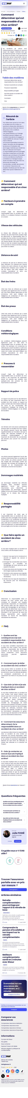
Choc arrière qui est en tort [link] (24, 11)
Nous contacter (5, 1044)
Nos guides (4, 1042)
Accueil (3, 11)
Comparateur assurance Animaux (11, 1028)
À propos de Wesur (6, 1039)
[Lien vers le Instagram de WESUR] (12, 1071)
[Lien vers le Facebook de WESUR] (8, 1071)
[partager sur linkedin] (21, 35)
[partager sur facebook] (16, 35)
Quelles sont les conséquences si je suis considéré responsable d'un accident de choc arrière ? (13, 803)
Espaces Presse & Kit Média (9, 1046)
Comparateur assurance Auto (10, 1025)
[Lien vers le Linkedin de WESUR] (17, 1071)
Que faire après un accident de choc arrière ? (13, 94)
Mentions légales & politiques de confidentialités (10, 1049)
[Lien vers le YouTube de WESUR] (8, 1076)
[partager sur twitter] (19, 35)
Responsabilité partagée (11, 91)
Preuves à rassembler (10, 88)
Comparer (14, 1009)
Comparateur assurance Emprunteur (12, 1030)
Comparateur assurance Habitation (11, 1023)
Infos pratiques (11, 11)
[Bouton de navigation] (24, 3)
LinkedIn (10, 841)
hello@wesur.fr (6, 1064)
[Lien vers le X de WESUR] (3, 1076)
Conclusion (7, 98)
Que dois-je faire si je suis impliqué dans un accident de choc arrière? (12, 820)
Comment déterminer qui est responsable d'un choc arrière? (13, 81)
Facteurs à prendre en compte (13, 85)
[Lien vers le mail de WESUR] (3, 1071)
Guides (18, 11)
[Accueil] (6, 3)
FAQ (5, 101)
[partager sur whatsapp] (23, 35)
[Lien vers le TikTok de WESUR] (22, 1071)
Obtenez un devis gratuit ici (11, 109)
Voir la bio (17, 841)
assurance (13, 785)
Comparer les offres (14, 994)
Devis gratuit (13, 889)
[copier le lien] (26, 35)
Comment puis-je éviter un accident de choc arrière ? (11, 811)
